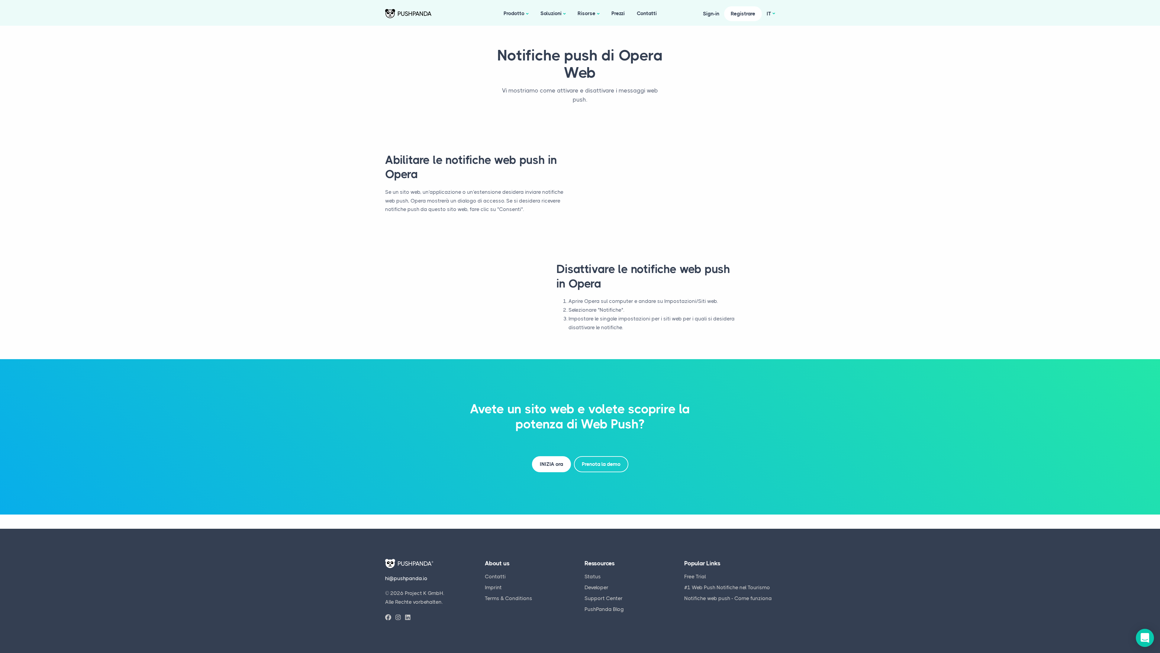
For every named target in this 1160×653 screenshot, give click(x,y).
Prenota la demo (601, 464)
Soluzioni (551, 13)
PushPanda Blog (604, 609)
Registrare (743, 14)
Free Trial (695, 576)
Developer (596, 587)
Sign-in (711, 14)
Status (593, 576)
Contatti (647, 13)
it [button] (769, 14)
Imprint (493, 587)
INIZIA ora (551, 464)
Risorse (586, 13)
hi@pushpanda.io (406, 578)
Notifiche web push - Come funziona (728, 598)
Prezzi (618, 13)
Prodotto (514, 13)
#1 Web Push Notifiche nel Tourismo (727, 587)
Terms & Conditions (508, 598)
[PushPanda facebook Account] (388, 617)
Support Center (604, 598)
